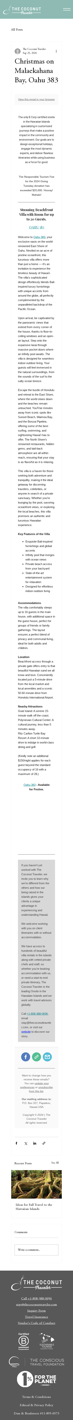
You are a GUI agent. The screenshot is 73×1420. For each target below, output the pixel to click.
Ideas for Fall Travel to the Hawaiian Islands (34, 1207)
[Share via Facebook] (16, 1143)
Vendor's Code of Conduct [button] (36, 1323)
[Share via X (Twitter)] (25, 1143)
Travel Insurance (36, 1317)
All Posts (17, 29)
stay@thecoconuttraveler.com (36, 1304)
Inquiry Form (36, 1311)
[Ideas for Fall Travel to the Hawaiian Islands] (36, 1184)
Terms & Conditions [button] (36, 1397)
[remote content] (36, 611)
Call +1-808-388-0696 (36, 1298)
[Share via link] (44, 1143)
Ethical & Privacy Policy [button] (36, 1405)
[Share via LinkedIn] (34, 1143)
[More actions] (56, 51)
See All (55, 1163)
